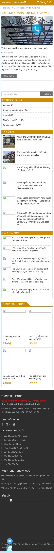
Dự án (6, 115)
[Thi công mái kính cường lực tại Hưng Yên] (27, 42)
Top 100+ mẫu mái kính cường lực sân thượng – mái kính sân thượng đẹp (29, 280)
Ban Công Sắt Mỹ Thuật (14, 440)
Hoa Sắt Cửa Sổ (11, 464)
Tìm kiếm (46, 94)
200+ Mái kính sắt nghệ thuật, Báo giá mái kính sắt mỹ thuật (31, 239)
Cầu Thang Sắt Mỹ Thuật (15, 436)
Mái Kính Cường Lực (13, 452)
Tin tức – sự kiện (10, 120)
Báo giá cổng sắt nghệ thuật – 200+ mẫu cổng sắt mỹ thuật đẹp (30, 290)
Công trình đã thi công (13, 110)
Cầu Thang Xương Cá (14, 460)
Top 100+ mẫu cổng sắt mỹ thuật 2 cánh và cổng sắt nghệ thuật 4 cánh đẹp (30, 270)
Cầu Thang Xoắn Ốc (13, 456)
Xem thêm (9, 76)
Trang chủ (5, 8)
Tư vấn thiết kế (10, 125)
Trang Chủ (45, 2)
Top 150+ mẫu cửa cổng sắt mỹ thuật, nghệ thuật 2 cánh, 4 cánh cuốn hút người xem (31, 261)
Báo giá (6, 105)
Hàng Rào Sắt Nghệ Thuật (16, 448)
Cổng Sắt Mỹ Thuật (12, 444)
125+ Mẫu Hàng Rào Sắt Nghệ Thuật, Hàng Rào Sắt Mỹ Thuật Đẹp (29, 249)
